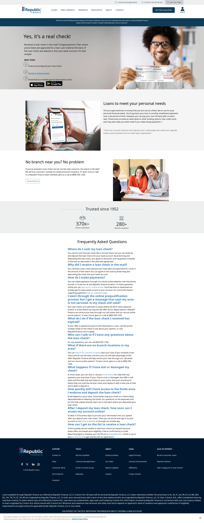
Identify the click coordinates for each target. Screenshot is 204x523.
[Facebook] (22, 463)
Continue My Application (127, 2)
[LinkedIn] (33, 463)
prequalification (115, 434)
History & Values (111, 455)
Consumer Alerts (58, 468)
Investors (56, 480)
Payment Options (164, 461)
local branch (108, 374)
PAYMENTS (83, 10)
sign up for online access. (92, 287)
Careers (108, 474)
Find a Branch (57, 474)
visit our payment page (96, 293)
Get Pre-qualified (82, 455)
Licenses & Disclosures (138, 461)
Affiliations (133, 468)
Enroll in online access (153, 2)
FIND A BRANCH (68, 10)
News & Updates (112, 468)
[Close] (200, 517)
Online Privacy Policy (80, 519)
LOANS (54, 10)
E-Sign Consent (135, 474)
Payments (79, 474)
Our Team (109, 461)
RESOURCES (96, 10)
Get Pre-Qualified (163, 10)
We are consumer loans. (167, 455)
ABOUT (109, 10)
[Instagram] (38, 463)
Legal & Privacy (135, 455)
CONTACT (120, 10)
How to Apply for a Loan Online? (170, 468)
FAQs (54, 461)
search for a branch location (88, 352)
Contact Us (56, 455)
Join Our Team (175, 2)
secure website (89, 421)
